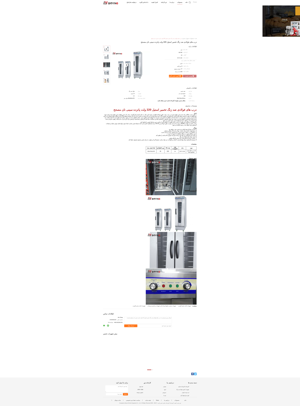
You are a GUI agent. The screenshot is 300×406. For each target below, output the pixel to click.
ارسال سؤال (131, 325)
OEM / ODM (140, 389)
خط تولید (141, 386)
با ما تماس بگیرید (143, 2)
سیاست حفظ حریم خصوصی (133, 400)
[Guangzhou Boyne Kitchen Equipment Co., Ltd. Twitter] (195, 374)
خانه (186, 2)
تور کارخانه (164, 2)
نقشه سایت (148, 400)
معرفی (164, 386)
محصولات (179, 2)
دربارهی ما (166, 400)
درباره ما (172, 2)
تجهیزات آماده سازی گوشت (184, 306)
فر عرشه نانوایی (185, 392)
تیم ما (165, 395)
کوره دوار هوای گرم (185, 395)
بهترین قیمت (188, 76)
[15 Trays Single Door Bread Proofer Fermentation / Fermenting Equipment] (130, 73)
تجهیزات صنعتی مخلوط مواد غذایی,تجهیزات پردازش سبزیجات (162, 306)
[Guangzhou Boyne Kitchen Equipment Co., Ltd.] (110, 3)
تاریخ (165, 389)
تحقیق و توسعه (140, 392)
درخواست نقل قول (131, 2)
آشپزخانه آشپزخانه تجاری (183, 386)
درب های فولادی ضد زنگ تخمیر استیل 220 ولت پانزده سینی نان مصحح (166, 38)
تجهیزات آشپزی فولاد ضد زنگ (182, 389)
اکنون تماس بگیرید (174, 76)
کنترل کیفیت (154, 2)
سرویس (164, 392)
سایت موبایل (118, 400)
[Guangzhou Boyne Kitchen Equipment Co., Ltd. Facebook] (192, 374)
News (157, 400)
